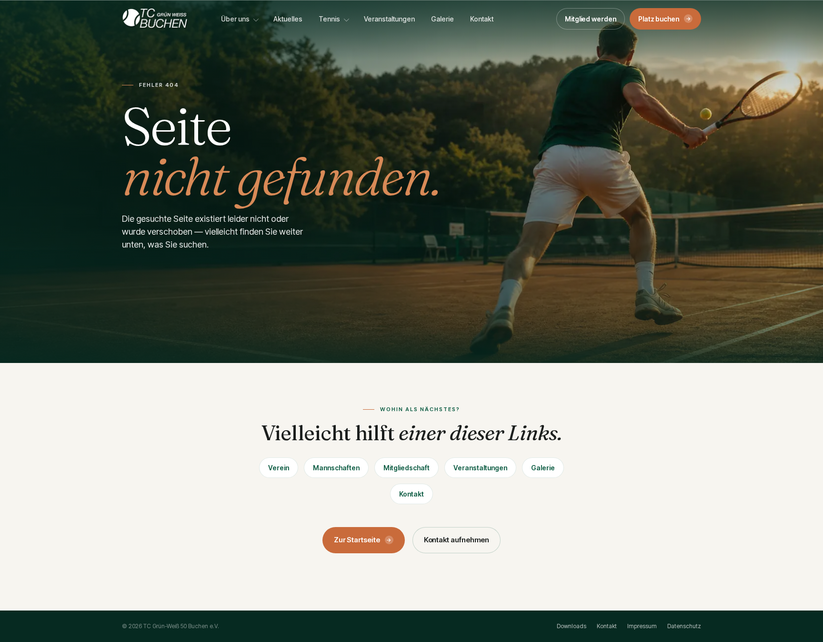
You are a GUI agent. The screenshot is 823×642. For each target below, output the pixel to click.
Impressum (642, 626)
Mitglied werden (590, 19)
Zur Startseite (362, 539)
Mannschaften (336, 468)
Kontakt (481, 19)
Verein (278, 468)
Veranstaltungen (389, 19)
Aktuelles (287, 19)
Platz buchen (664, 19)
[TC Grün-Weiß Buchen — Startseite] (155, 18)
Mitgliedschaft (406, 468)
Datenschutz (684, 626)
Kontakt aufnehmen (457, 539)
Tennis (329, 19)
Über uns (235, 19)
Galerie (442, 19)
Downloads (571, 626)
